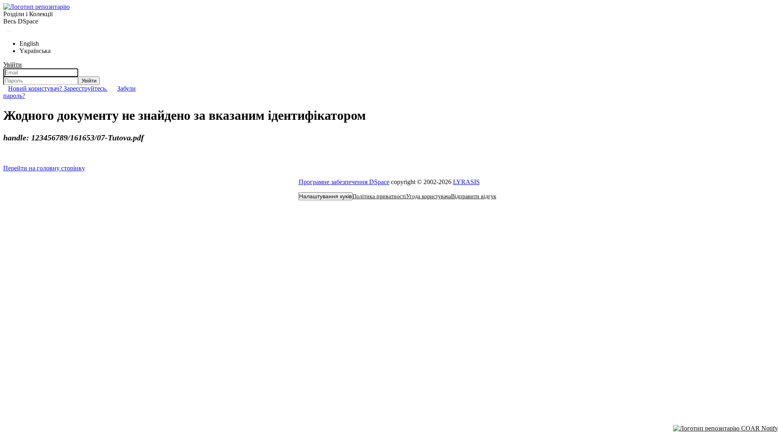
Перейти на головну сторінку (44, 168)
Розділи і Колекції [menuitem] (28, 14)
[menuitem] (20, 21)
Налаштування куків (325, 196)
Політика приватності (379, 196)
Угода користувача (428, 196)
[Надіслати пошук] (8, 31)
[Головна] (36, 6)
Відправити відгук (473, 196)
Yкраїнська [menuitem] (35, 50)
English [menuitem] (29, 43)
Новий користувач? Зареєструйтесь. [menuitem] (57, 88)
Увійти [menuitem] (12, 64)
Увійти (88, 81)
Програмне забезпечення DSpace (344, 181)
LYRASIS (466, 181)
